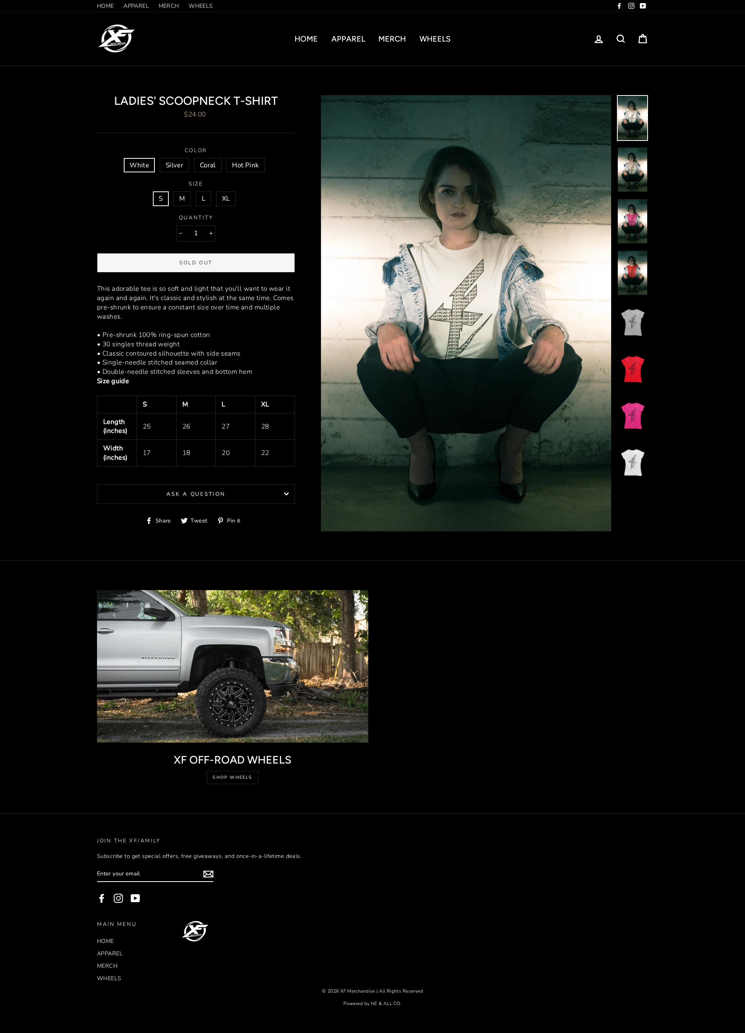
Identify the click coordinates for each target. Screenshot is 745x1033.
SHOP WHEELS (232, 777)
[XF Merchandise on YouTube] (135, 898)
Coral (208, 165)
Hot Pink (245, 165)
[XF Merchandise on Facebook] (101, 898)
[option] (466, 313)
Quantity (196, 217)
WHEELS (201, 6)
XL (226, 198)
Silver (175, 165)
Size (196, 184)
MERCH (169, 6)
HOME (105, 6)
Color (196, 150)
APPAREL (136, 6)
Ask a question (195, 494)
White (139, 165)
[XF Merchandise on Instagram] (118, 898)
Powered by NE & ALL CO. (372, 1003)
